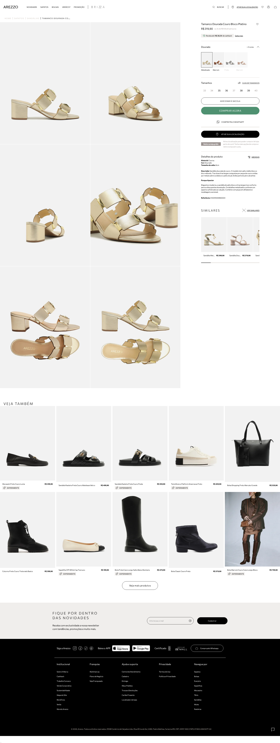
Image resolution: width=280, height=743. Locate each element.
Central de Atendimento (131, 672)
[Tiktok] (86, 648)
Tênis (196, 695)
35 (219, 90)
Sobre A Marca (62, 672)
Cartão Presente (128, 695)
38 (241, 90)
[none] (190, 620)
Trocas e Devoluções (130, 690)
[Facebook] (80, 648)
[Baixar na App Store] (121, 648)
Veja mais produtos (140, 585)
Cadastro (125, 676)
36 (226, 90)
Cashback (60, 676)
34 (211, 90)
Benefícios (61, 700)
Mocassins (198, 690)
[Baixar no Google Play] (141, 648)
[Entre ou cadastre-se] (269, 7)
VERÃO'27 (66, 7)
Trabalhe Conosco (64, 681)
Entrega (125, 681)
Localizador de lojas (129, 700)
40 (255, 90)
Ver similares (253, 210)
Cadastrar (212, 621)
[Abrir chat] (273, 729)
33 (204, 90)
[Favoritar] (257, 24)
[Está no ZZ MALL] (181, 648)
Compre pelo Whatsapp (232, 122)
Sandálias (33, 18)
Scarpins (197, 681)
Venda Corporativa (64, 686)
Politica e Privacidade (167, 676)
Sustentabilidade (63, 690)
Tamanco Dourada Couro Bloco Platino (67, 18)
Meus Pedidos (127, 686)
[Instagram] (75, 648)
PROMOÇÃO (79, 7)
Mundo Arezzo (62, 709)
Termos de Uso (164, 672)
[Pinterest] (91, 648)
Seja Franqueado (96, 681)
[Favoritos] (262, 7)
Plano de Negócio (96, 676)
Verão (59, 704)
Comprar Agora (230, 110)
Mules (196, 704)
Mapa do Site (62, 695)
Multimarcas (94, 672)
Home (8, 18)
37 (234, 90)
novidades (32, 7)
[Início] (11, 7)
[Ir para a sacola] (275, 7)
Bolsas (55, 7)
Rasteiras (197, 709)
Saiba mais (239, 36)
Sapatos (44, 7)
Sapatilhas (198, 686)
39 (248, 90)
